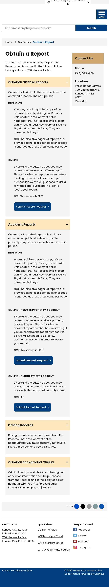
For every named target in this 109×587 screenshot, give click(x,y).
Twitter (82, 535)
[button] (37, 82)
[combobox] (68, 2)
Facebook (84, 529)
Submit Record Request (31, 206)
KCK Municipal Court (50, 536)
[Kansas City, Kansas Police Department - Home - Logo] (18, 14)
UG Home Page (47, 529)
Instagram (84, 547)
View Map (81, 101)
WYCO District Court (50, 543)
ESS (30, 570)
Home (9, 42)
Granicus (99, 574)
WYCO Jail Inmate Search (54, 549)
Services (23, 42)
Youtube (83, 541)
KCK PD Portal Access (14, 570)
